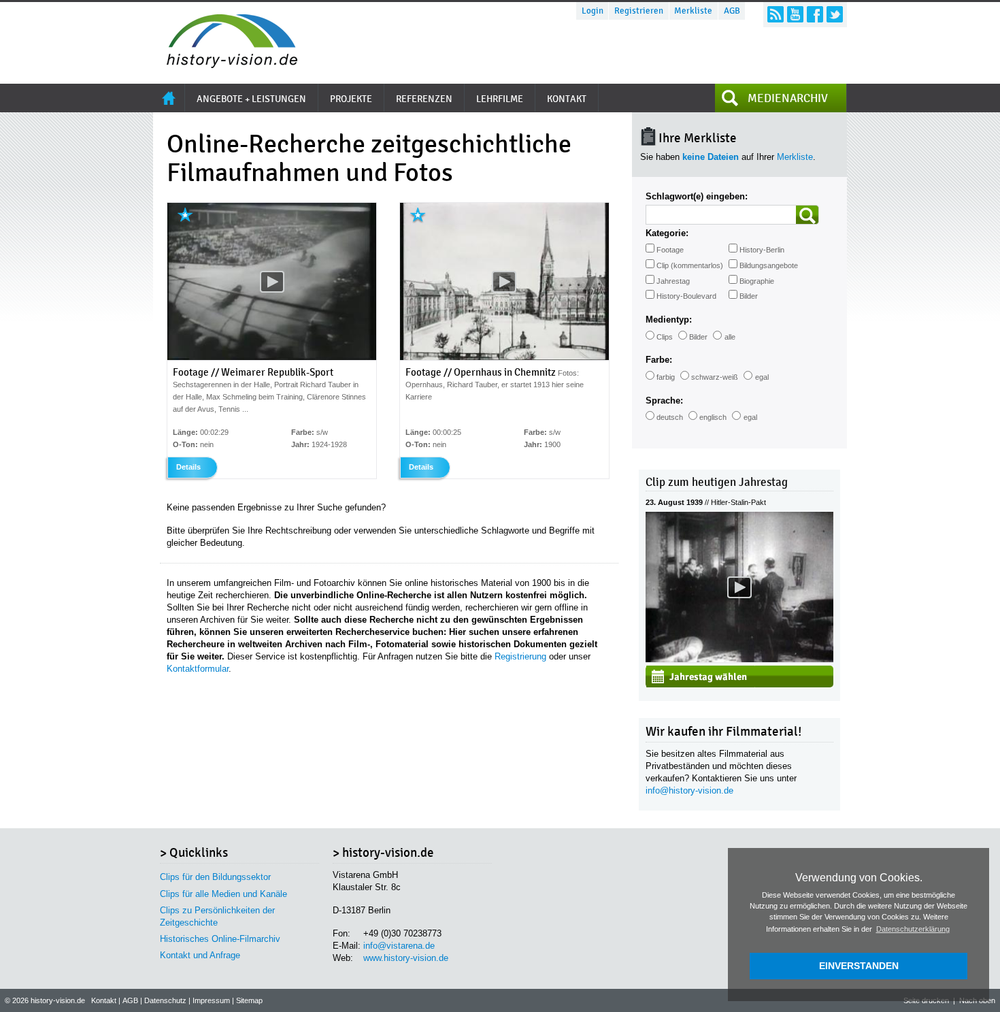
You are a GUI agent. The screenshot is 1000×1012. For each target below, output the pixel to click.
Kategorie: (667, 233)
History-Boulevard (686, 296)
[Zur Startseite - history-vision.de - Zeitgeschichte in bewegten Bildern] (225, 64)
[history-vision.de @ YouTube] (795, 14)
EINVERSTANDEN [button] (859, 965)
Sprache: (664, 400)
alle (729, 337)
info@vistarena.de (399, 946)
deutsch (669, 417)
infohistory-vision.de (689, 790)
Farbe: (659, 360)
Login (592, 10)
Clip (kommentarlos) (689, 265)
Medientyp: (669, 319)
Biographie (756, 281)
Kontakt (103, 1000)
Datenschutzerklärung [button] (913, 929)
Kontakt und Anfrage (200, 955)
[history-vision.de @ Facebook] (815, 14)
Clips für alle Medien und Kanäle (223, 894)
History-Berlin (761, 250)
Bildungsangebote (768, 265)
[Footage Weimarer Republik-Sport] (271, 357)
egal (762, 377)
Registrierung (520, 656)
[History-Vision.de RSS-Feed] (775, 14)
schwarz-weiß (714, 377)
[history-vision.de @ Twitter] (835, 14)
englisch (713, 417)
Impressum (211, 1000)
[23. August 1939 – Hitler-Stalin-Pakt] (739, 659)
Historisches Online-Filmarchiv (220, 939)
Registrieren (638, 10)
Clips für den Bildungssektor (215, 877)
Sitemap (249, 1000)
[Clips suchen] (807, 215)
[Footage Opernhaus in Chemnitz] (504, 357)
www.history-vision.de (405, 958)
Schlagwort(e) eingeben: (697, 196)
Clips (664, 337)
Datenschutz (165, 1000)
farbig (665, 377)
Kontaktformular (198, 669)
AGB (732, 10)
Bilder (748, 296)
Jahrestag (673, 281)
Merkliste (693, 10)
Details (188, 467)
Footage (670, 250)
